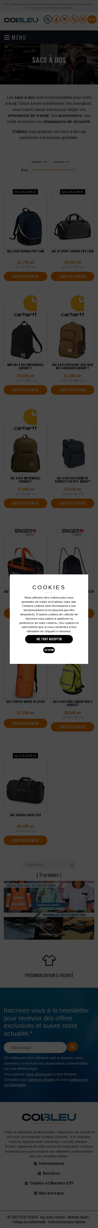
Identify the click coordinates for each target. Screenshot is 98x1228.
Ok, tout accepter (49, 639)
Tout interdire (49, 650)
